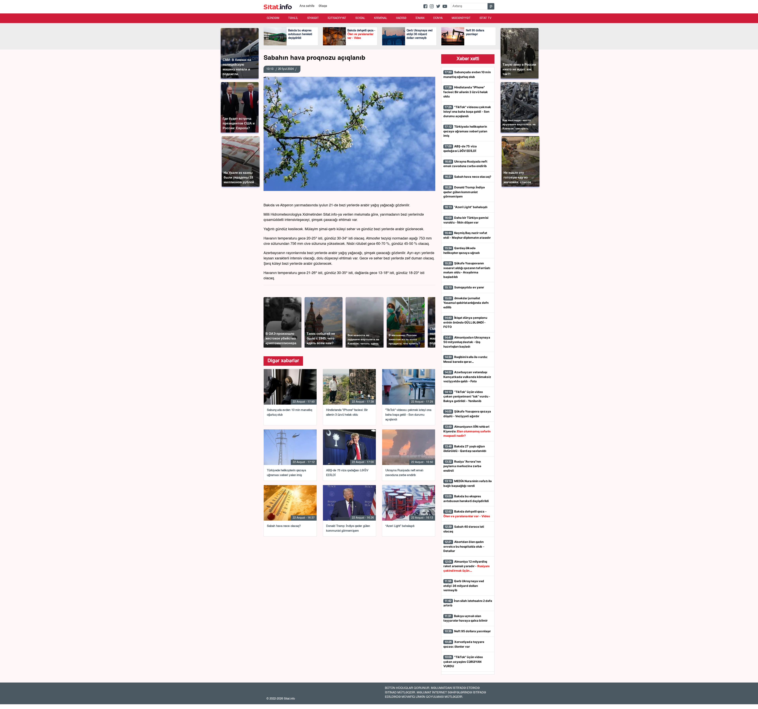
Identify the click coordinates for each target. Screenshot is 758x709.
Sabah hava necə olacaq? (468, 177)
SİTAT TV (485, 18)
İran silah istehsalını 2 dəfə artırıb (467, 603)
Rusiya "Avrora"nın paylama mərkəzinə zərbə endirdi (462, 466)
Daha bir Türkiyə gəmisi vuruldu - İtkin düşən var (465, 220)
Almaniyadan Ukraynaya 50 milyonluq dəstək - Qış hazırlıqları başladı (466, 342)
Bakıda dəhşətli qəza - (466, 514)
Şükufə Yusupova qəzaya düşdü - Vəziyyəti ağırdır (467, 414)
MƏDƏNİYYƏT (461, 18)
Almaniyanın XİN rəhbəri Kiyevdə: (467, 431)
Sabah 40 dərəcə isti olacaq (463, 529)
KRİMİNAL (380, 18)
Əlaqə (323, 6)
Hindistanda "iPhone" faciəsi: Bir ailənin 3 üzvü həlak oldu (465, 91)
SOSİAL (360, 18)
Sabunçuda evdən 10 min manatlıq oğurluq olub (467, 74)
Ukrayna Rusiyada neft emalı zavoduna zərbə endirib (465, 164)
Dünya (438, 18)
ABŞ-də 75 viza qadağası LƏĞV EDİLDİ (460, 148)
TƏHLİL (293, 18)
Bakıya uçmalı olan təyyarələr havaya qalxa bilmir (465, 618)
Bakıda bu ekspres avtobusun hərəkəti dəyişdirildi (466, 498)
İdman (420, 18)
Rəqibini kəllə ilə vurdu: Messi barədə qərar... (465, 359)
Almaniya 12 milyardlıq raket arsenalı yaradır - (466, 566)
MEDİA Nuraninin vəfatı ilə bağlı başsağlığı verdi (467, 483)
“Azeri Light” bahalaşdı (466, 207)
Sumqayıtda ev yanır (464, 287)
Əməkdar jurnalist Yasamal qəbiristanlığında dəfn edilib (466, 302)
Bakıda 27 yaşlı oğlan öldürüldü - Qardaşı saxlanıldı (464, 448)
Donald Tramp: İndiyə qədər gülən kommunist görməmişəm (464, 191)
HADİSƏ (401, 18)
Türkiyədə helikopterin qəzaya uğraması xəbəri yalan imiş (465, 131)
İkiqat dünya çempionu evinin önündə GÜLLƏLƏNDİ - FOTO (465, 322)
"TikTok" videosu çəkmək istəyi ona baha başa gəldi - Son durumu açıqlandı (467, 111)
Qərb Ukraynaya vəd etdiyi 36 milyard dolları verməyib (463, 585)
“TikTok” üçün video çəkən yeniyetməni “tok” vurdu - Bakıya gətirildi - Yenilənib (466, 396)
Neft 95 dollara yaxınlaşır (468, 631)
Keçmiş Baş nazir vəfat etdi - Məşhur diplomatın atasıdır (467, 235)
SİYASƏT (313, 18)
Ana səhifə (306, 6)
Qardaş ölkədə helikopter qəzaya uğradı (461, 250)
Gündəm (273, 18)
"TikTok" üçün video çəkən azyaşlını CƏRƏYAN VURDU (463, 661)
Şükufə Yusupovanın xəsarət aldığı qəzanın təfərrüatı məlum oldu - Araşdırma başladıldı (466, 270)
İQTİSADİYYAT (337, 18)
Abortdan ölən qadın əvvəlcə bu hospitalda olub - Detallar (463, 546)
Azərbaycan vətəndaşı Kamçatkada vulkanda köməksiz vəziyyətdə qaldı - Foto (467, 376)
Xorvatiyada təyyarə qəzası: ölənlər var (463, 644)
